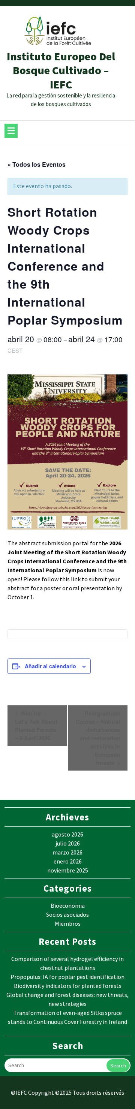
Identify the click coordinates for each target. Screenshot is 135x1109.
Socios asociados (67, 914)
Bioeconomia (68, 905)
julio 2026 (68, 843)
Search (118, 1065)
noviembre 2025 (67, 870)
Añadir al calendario (50, 666)
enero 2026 (68, 861)
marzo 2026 (67, 852)
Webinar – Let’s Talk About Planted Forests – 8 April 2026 (36, 725)
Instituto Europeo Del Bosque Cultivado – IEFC (61, 70)
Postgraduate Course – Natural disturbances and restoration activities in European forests (98, 738)
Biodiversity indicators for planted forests (68, 985)
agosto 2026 (67, 834)
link (76, 579)
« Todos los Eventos (37, 164)
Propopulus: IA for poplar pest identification (67, 976)
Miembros (68, 923)
